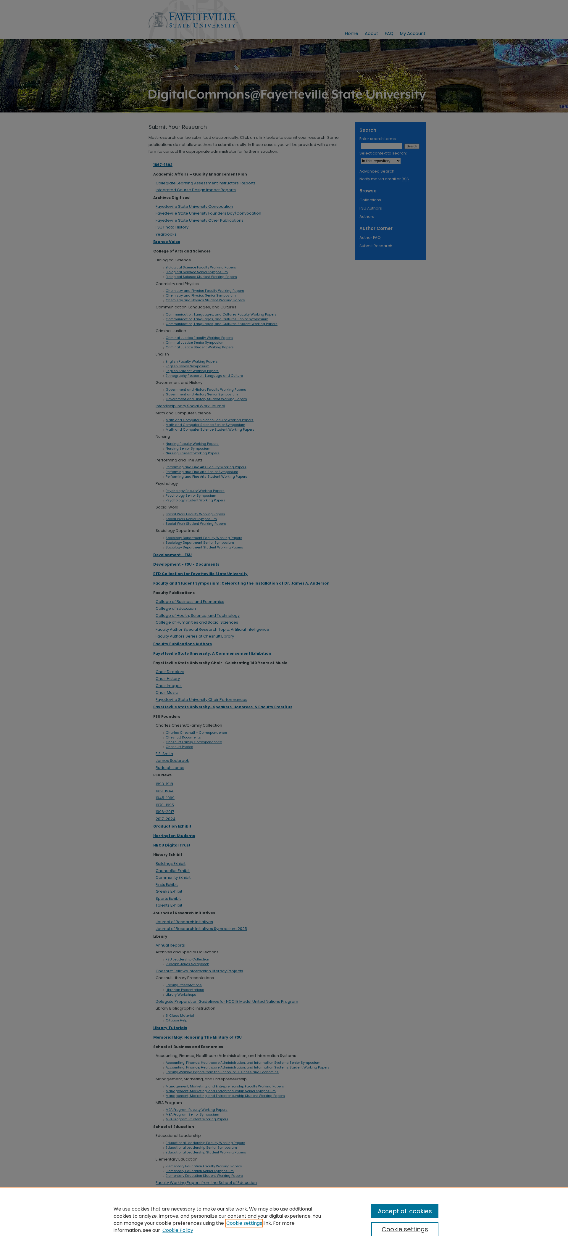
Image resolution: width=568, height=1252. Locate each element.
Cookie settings (244, 1223)
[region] (284, 1219)
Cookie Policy (177, 1230)
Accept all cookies (405, 1211)
